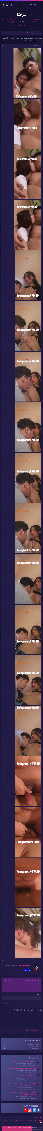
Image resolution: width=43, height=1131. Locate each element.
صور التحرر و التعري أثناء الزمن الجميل (24, 1061)
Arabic (38, 1117)
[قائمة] (39, 5)
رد (6, 961)
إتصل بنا (39, 1120)
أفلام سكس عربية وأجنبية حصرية (27, 1080)
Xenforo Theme (33, 1129)
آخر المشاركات (32, 1058)
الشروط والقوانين (31, 1120)
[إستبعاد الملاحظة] (4, 1128)
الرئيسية (5, 1120)
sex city (28, 968)
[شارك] (2, 46)
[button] (38, 980)
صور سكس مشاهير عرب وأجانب (27, 1072)
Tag (3, 961)
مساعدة (11, 1120)
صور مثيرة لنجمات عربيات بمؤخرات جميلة (22, 1068)
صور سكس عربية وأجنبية (29, 1065)
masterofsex (36, 41)
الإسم (39, 994)
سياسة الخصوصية (19, 1120)
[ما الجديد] (3, 5)
